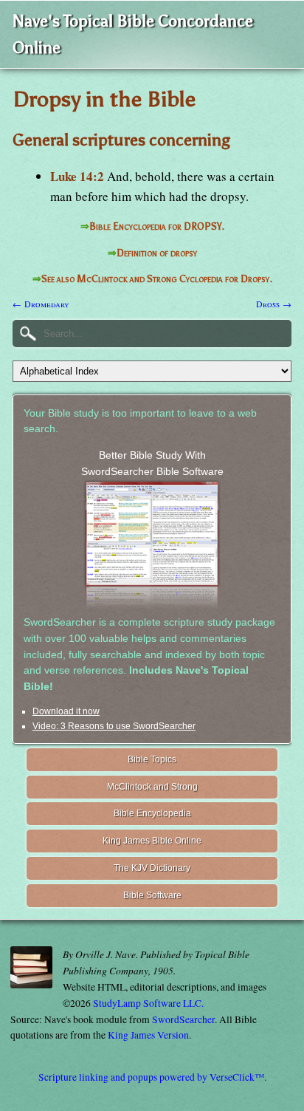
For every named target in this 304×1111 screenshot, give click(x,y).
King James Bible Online (152, 840)
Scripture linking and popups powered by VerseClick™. (152, 1077)
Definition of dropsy (157, 253)
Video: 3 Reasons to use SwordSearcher (114, 726)
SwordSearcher (183, 1019)
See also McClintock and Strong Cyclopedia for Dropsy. (156, 279)
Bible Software (152, 895)
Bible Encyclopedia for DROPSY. (156, 226)
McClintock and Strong (152, 787)
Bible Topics (152, 759)
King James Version (148, 1035)
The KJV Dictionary (152, 868)
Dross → (273, 304)
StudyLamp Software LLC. (148, 1003)
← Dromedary (41, 304)
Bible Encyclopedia (152, 813)
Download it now (66, 711)
